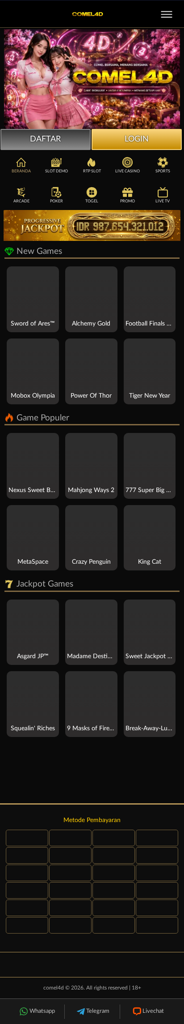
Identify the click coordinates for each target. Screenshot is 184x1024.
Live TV (162, 201)
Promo (127, 201)
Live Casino (127, 171)
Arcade (21, 201)
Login (137, 139)
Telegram (97, 1011)
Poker (56, 201)
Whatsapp (42, 1011)
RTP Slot (92, 171)
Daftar (45, 139)
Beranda (21, 171)
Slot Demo (56, 171)
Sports (162, 171)
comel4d (53, 987)
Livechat (153, 1011)
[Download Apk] (92, 772)
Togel (91, 201)
